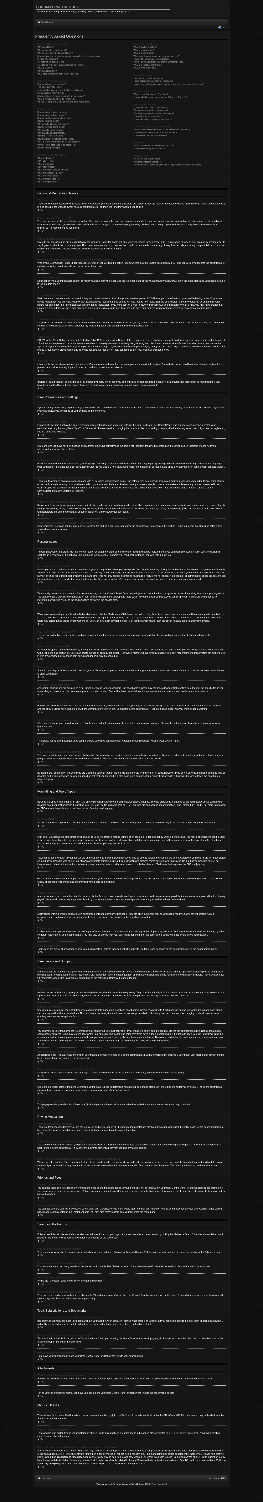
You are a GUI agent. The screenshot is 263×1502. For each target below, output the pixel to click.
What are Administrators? (145, 47)
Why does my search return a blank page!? (153, 113)
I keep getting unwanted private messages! (153, 81)
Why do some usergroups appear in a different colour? (158, 62)
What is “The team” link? (144, 68)
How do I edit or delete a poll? (51, 127)
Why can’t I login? (45, 47)
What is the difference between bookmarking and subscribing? (162, 129)
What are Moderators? (143, 50)
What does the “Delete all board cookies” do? (58, 74)
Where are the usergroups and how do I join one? (156, 56)
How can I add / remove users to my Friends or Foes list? (160, 97)
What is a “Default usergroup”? (147, 65)
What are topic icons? (47, 182)
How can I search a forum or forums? (150, 107)
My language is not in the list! (50, 93)
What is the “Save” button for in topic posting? (58, 142)
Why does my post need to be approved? (56, 145)
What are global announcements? (53, 170)
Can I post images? (46, 167)
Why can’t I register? (47, 71)
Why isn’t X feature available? (147, 162)
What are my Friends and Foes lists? (150, 94)
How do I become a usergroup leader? (151, 59)
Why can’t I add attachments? (51, 133)
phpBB (111, 1484)
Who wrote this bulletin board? (147, 159)
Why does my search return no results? (152, 110)
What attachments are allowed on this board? (154, 145)
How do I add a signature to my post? (54, 118)
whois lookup (65, 1454)
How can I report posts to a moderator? (55, 139)
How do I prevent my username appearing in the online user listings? (69, 56)
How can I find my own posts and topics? (152, 119)
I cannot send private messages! (148, 78)
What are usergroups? (143, 53)
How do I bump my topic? (49, 148)
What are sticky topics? (48, 176)
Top (42, 210)
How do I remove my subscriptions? (150, 135)
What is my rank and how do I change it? (56, 99)
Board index (47, 22)
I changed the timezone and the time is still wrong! (60, 90)
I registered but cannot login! (50, 62)
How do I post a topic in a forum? (52, 112)
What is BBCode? (45, 158)
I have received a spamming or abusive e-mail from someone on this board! (168, 84)
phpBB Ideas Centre (176, 1433)
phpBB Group (124, 1415)
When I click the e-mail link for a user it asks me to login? (63, 102)
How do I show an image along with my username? (61, 96)
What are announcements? (50, 173)
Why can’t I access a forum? (50, 130)
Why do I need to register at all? (52, 50)
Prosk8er (161, 1484)
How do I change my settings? (51, 84)
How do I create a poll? (48, 121)
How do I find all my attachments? (149, 148)
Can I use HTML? (45, 161)
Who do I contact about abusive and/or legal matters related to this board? (167, 165)
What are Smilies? (45, 164)
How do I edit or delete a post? (51, 115)
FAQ (223, 27)
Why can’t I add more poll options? (53, 124)
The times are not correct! (49, 87)
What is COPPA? (45, 68)
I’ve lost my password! (47, 59)
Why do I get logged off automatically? (55, 53)
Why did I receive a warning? (50, 136)
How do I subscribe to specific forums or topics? (155, 132)
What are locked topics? (48, 179)
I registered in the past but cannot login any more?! (61, 65)
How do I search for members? (147, 116)
